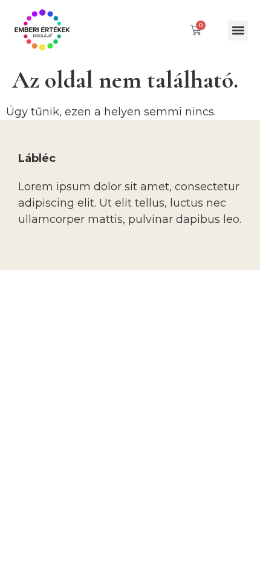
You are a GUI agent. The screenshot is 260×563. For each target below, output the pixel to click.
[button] (238, 30)
